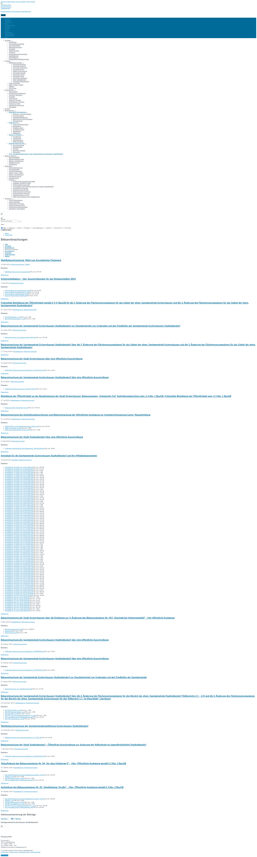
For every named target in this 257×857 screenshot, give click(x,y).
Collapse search (6, 230)
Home (7, 233)
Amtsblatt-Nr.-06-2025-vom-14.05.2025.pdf (19, 484)
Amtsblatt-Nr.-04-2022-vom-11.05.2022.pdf (19, 540)
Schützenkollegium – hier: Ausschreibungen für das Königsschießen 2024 (38, 279)
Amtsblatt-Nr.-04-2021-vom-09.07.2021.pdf (19, 554)
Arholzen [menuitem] (8, 18)
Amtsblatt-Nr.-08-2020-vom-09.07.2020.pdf (19, 566)
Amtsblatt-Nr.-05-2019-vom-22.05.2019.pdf (19, 588)
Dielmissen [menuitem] (8, 22)
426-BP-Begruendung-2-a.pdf (14, 778)
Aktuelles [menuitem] (8, 40)
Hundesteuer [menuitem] (17, 138)
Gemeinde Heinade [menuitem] (19, 73)
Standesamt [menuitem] (17, 131)
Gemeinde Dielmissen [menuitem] (20, 68)
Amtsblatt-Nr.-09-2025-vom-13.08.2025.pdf (19, 479)
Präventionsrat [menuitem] (17, 121)
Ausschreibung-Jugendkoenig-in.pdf (17, 294)
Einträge (27, 228)
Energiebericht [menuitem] (13, 57)
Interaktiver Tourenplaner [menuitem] (17, 209)
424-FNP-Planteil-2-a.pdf (13, 710)
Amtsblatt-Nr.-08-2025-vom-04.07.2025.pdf (19, 481)
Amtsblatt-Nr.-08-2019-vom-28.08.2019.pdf (19, 583)
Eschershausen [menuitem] (10, 25)
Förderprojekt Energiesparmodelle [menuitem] (24, 181)
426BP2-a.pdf (9, 776)
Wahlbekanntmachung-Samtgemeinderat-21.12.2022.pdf (23, 737)
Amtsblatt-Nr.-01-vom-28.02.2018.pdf (17, 610)
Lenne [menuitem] (7, 30)
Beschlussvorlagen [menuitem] (19, 150)
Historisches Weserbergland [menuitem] (18, 207)
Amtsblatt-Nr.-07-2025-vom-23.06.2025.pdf (19, 482)
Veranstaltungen (37, 228)
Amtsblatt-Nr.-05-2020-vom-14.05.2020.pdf (19, 571)
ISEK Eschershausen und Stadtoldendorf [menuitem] (26, 197)
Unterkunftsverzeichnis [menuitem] (16, 105)
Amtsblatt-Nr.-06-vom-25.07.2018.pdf (17, 602)
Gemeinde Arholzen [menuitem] (19, 64)
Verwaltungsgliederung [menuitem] (20, 117)
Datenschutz (14, 852)
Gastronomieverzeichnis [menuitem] (17, 205)
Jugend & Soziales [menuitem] (15, 100)
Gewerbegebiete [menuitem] (14, 169)
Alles (5, 228)
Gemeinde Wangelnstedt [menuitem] (21, 81)
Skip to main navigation (18, 2)
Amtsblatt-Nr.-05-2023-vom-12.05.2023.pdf (19, 518)
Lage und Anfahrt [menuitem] (14, 83)
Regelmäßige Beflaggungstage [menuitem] (19, 59)
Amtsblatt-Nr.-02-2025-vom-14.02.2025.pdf (19, 491)
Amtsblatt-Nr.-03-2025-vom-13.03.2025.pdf (19, 489)
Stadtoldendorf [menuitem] (9, 34)
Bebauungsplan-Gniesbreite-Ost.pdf (17, 408)
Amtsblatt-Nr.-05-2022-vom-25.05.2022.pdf (19, 539)
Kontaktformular (24, 852)
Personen (67, 228)
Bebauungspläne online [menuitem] (16, 159)
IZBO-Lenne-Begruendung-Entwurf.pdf (17, 430)
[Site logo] (6, 8)
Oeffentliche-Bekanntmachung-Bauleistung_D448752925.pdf (25, 670)
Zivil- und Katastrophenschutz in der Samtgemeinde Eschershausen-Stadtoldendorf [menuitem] (36, 154)
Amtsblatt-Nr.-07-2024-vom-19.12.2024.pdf (19, 494)
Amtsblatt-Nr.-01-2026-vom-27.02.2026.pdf (19, 474)
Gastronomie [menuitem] (13, 98)
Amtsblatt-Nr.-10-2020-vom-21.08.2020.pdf (19, 563)
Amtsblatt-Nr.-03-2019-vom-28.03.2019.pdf (19, 592)
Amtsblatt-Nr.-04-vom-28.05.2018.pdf (17, 605)
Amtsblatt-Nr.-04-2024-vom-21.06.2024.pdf (19, 500)
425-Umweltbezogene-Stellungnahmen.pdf (19, 807)
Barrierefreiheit (35, 852)
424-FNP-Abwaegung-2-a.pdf (14, 719)
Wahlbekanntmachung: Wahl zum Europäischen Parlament (31, 260)
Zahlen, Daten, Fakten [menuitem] (16, 85)
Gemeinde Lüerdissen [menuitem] (20, 78)
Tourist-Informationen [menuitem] (16, 200)
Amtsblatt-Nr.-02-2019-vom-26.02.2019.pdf (19, 593)
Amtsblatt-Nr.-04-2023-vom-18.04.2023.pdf (19, 520)
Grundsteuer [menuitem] (17, 137)
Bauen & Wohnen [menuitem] (10, 156)
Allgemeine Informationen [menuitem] (17, 112)
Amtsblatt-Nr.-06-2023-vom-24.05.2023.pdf (19, 517)
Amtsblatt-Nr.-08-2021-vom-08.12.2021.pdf (19, 547)
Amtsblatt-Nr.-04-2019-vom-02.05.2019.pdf (19, 590)
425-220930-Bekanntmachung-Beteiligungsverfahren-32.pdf (24, 799)
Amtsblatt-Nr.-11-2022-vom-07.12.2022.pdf (19, 529)
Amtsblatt (8, 246)
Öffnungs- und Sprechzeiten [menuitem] (22, 114)
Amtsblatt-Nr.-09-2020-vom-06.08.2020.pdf (19, 564)
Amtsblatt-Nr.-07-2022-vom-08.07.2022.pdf (19, 535)
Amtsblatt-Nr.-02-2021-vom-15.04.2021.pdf (19, 558)
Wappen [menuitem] (11, 86)
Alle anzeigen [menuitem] (13, 92)
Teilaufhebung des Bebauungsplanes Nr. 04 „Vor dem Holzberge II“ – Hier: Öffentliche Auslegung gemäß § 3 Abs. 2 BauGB (63, 763)
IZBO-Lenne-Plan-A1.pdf (13, 428)
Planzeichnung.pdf (11, 633)
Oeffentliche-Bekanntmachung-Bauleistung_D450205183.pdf (25, 448)
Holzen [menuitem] (7, 29)
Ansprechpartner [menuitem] (18, 116)
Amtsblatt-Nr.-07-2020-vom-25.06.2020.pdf (19, 568)
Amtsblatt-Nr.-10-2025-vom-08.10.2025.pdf (19, 477)
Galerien (48, 228)
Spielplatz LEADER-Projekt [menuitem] (22, 183)
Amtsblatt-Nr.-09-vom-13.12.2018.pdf (17, 597)
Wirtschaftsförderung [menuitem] (15, 168)
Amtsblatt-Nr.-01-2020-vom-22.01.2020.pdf (19, 578)
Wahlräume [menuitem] (16, 133)
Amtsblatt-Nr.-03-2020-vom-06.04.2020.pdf (19, 575)
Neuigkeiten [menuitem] (13, 42)
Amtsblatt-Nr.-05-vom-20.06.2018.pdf (17, 604)
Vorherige (4, 819)
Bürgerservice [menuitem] (9, 110)
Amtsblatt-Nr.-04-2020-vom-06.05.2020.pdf (19, 573)
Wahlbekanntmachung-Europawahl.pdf (17, 272)
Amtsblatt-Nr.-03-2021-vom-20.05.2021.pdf (19, 556)
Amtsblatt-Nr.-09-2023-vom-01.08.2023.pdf (19, 511)
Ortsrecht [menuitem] (12, 52)
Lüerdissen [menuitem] (8, 32)
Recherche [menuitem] (16, 152)
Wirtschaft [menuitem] (8, 166)
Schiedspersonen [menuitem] (18, 130)
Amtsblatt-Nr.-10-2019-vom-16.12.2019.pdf (19, 580)
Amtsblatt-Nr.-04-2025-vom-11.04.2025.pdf (19, 488)
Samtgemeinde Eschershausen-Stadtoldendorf (16, 11)
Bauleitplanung (9, 248)
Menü (3, 15)
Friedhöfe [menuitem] (12, 97)
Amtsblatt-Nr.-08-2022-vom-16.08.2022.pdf (19, 534)
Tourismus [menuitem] (8, 198)
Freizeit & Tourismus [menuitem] (15, 95)
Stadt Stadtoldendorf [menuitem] (19, 80)
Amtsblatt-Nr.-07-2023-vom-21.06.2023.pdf (19, 515)
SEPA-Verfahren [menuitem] (18, 142)
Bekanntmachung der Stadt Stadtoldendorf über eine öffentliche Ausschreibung (42, 437)
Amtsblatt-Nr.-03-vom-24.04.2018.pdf (17, 607)
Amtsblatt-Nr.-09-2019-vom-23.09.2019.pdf (19, 581)
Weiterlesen (5, 275)
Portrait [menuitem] (7, 61)
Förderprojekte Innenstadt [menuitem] (21, 185)
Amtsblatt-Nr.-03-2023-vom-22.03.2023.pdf (19, 522)
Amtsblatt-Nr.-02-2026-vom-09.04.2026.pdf (19, 472)
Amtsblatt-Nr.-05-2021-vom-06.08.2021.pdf (19, 552)
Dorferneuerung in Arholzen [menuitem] (22, 192)
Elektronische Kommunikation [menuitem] (22, 119)
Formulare (8, 253)
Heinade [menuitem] (7, 27)
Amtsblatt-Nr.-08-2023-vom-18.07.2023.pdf (19, 513)
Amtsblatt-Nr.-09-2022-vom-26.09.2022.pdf (19, 532)
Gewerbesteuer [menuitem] (18, 140)
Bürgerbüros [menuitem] (17, 126)
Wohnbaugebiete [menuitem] (14, 157)
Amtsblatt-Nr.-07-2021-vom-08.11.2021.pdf (19, 549)
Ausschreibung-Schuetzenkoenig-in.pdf (18, 290)
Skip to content (6, 2)
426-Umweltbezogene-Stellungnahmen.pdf (19, 780)
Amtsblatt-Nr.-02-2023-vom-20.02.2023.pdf (19, 523)
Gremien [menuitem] (16, 149)
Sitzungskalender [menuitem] (14, 45)
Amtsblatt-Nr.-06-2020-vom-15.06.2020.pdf (19, 569)
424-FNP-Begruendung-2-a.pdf (15, 712)
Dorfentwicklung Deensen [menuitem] (21, 193)
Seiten (19, 228)
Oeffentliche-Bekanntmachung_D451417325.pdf (21, 389)
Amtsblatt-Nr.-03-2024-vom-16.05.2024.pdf (19, 501)
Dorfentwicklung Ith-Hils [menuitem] (20, 190)
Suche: (3, 219)
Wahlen (7, 256)
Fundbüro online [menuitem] (18, 128)
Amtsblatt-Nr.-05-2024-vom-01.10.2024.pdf (19, 498)
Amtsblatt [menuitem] (12, 49)
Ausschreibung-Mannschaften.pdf (16, 295)
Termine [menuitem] (7, 109)
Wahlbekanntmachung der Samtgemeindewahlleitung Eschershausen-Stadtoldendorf (44, 726)
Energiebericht (9, 251)
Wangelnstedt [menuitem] (9, 35)
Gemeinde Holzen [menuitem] (19, 74)
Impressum (4, 852)
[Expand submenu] (11, 61)
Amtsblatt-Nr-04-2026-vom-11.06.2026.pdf (19, 469)
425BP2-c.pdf (9, 800)
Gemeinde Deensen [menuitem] (19, 66)
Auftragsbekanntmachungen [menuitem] (18, 54)
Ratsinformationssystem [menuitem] (17, 143)
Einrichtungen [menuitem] (9, 90)
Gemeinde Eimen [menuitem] (18, 69)
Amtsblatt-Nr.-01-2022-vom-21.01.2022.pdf (19, 546)
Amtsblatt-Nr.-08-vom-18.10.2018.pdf (17, 599)
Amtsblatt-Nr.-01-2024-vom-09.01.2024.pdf (19, 505)
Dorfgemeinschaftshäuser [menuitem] (17, 93)
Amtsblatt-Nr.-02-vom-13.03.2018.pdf (17, 609)
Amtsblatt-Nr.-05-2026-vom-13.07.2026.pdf (19, 467)
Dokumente (58, 228)
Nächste (18, 819)
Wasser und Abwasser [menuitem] (16, 161)
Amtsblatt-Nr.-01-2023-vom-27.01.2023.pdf (19, 525)
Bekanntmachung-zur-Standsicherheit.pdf (18, 689)
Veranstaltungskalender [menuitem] (16, 44)
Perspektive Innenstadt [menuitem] (20, 188)
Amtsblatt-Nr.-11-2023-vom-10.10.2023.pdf (19, 508)
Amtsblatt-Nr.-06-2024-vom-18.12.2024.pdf (19, 496)
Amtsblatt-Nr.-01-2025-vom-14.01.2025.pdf (19, 493)
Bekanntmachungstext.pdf (13, 629)
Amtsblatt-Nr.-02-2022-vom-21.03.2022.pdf (19, 544)
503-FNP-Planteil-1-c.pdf (13, 317)
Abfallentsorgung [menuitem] (14, 163)
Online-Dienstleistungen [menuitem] (20, 124)
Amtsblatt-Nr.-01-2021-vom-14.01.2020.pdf (19, 559)
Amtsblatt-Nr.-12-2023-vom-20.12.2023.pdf (19, 506)
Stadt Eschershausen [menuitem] (20, 71)
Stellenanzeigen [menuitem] (14, 51)
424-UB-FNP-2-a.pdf (12, 714)
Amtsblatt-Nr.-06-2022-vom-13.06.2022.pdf (19, 537)
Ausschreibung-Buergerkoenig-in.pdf (17, 292)
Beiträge (12, 228)
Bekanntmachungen (17, 264)
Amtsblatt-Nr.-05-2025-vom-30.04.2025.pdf (19, 486)
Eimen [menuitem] (7, 23)
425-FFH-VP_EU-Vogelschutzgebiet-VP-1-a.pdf (20, 806)
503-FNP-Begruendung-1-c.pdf (15, 319)
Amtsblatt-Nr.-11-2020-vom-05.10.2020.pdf (19, 561)
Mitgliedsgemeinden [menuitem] (15, 63)
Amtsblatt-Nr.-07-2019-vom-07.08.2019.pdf (19, 585)
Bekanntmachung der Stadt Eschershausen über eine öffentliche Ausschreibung (41, 359)
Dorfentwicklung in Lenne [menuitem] (21, 195)
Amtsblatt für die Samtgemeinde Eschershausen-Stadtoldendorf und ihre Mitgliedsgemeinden (49, 456)
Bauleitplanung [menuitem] (13, 56)
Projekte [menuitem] (11, 180)
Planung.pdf (9, 631)
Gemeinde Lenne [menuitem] (18, 76)
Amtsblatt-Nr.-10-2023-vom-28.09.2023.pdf (19, 510)
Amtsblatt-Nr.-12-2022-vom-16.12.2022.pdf (19, 527)
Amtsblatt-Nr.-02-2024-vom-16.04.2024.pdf (19, 503)
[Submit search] (20, 221)
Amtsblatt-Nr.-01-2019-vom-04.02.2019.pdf (19, 595)
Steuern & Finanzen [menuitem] (15, 135)
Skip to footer (31, 2)
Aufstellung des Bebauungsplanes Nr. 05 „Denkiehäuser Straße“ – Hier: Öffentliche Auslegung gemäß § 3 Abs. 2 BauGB (62, 787)
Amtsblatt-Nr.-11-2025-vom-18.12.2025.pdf (19, 476)
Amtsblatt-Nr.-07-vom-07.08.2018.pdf (17, 600)
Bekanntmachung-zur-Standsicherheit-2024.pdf (20, 337)
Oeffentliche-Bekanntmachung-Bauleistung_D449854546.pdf (25, 651)
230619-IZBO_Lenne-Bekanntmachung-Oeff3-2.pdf (22, 426)
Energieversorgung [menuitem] (15, 176)
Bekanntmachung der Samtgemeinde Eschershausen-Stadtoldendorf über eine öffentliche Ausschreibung (55, 377)
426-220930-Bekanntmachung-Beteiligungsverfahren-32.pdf (24, 775)
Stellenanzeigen (10, 254)
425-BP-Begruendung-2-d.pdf (14, 802)
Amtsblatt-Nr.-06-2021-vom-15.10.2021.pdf (19, 551)
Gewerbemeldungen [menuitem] (15, 171)
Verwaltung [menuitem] (12, 107)
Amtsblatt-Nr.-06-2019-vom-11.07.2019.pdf (19, 587)
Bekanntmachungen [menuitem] (15, 47)
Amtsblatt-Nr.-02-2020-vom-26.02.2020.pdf (19, 576)
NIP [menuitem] (6, 37)
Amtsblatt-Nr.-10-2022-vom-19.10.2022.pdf (19, 530)
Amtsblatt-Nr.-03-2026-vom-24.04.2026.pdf (19, 471)
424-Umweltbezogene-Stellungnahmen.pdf (19, 717)
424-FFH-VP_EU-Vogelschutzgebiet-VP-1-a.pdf (20, 715)
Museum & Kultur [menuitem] (14, 104)
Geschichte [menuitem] (12, 88)
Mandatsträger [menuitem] (17, 147)
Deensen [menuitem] (8, 20)
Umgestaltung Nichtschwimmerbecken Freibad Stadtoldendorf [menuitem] (33, 186)
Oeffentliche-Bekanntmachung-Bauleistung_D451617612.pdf (25, 370)
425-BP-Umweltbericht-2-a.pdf (15, 804)
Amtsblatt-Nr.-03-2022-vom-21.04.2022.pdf (19, 542)
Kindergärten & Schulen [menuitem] (16, 102)
